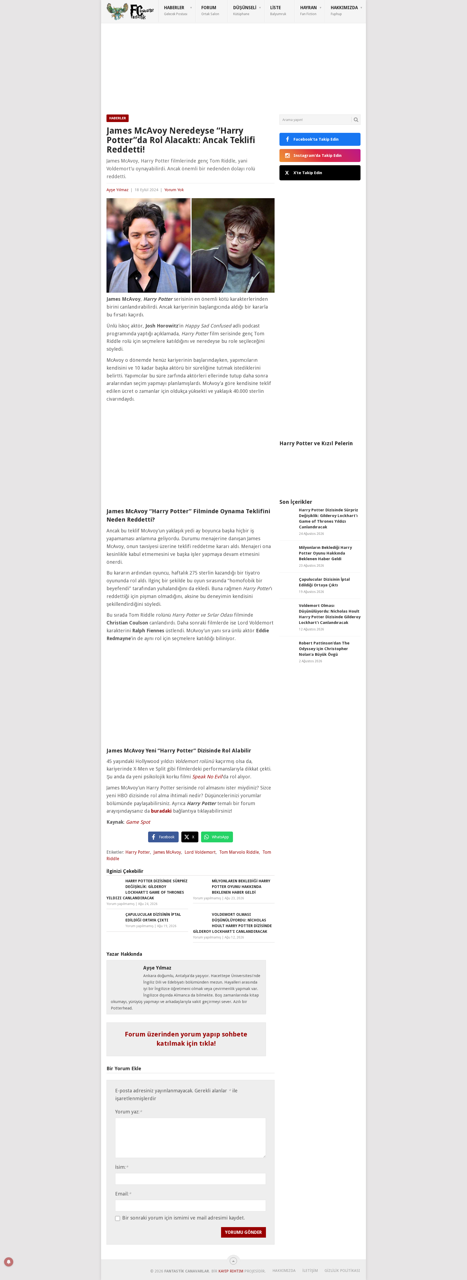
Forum (210, 10)
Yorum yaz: (128, 1111)
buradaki (161, 811)
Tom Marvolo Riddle (239, 852)
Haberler (175, 10)
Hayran (308, 10)
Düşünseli (244, 10)
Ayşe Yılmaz (117, 189)
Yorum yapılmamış (120, 904)
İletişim (310, 1270)
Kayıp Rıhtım (230, 1271)
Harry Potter (137, 852)
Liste (278, 10)
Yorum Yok (174, 189)
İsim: (121, 1167)
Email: (123, 1194)
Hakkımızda (344, 10)
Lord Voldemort (200, 852)
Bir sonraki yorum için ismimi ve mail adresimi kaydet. (183, 1217)
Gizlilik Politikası (342, 1270)
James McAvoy (167, 852)
